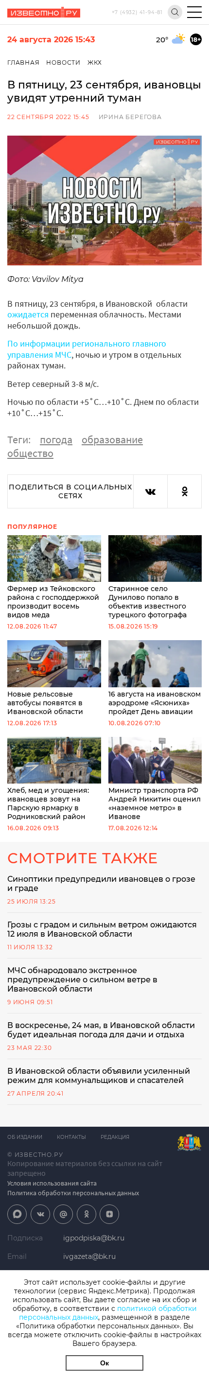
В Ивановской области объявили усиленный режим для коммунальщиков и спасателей (98, 1075)
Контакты (71, 1137)
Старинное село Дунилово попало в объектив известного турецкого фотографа (147, 601)
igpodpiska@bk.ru (93, 1238)
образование (112, 439)
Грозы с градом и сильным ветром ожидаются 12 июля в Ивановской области (102, 929)
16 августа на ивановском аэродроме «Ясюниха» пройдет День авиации (154, 702)
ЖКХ (94, 62)
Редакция (115, 1137)
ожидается (28, 314)
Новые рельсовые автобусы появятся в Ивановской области (45, 702)
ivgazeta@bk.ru (89, 1256)
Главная (23, 62)
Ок (104, 1363)
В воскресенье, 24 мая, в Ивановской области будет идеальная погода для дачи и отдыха (101, 1030)
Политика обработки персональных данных (73, 1192)
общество (30, 453)
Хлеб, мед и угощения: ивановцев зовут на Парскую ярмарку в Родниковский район (48, 803)
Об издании (24, 1137)
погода (56, 439)
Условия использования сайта (52, 1183)
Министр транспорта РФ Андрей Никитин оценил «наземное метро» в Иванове (154, 803)
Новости (63, 62)
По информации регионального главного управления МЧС (86, 349)
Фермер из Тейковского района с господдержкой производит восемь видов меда (53, 601)
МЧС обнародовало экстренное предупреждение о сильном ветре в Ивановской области (82, 980)
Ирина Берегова (130, 117)
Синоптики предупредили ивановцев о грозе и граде (101, 883)
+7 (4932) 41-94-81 (137, 12)
